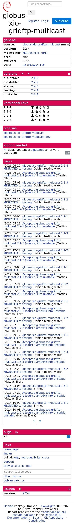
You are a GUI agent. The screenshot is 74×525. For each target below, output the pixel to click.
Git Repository (53, 517)
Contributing (37, 520)
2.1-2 (34, 78)
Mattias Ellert (31, 52)
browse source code (17, 465)
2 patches (37, 149)
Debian (8, 506)
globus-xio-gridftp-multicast (41, 44)
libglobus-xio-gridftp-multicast (24, 132)
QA (42, 65)
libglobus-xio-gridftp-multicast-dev (27, 136)
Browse (33, 65)
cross (45, 457)
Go (31, 12)
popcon (9, 461)
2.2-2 (34, 82)
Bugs (36, 517)
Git (24, 65)
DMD (44, 53)
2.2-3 (34, 86)
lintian (8, 453)
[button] (5, 149)
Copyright (48, 506)
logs (16, 457)
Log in (45, 20)
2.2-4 (34, 90)
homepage (11, 449)
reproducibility (30, 457)
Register (33, 20)
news (8, 161)
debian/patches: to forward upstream (37, 151)
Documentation (17, 517)
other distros (12, 476)
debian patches (14, 480)
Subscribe (61, 21)
